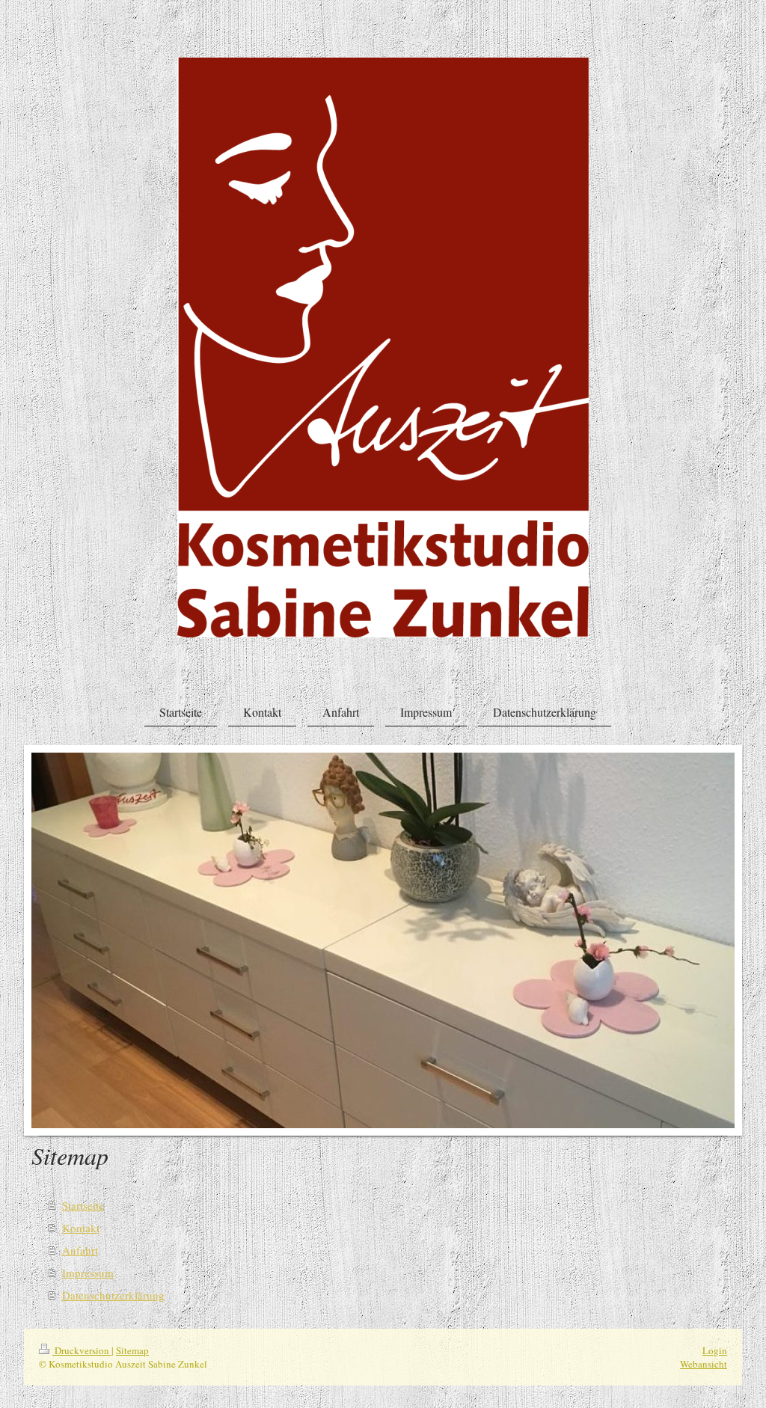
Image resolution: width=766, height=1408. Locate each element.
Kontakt (80, 1227)
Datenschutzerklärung (113, 1295)
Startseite (83, 1205)
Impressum (88, 1272)
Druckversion (81, 1350)
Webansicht (703, 1364)
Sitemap (132, 1350)
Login (714, 1350)
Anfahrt (80, 1250)
